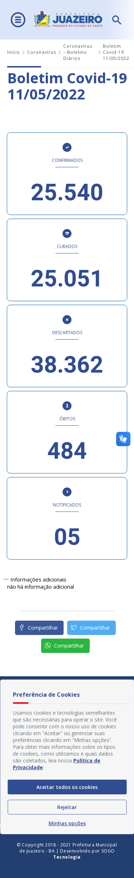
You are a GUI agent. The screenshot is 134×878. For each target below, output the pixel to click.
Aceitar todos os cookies (67, 787)
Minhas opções (67, 823)
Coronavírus (41, 52)
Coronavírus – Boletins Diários (77, 52)
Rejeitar (67, 807)
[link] (91, 628)
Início (13, 52)
